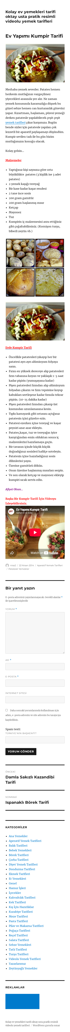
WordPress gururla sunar (46, 1025)
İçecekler (15, 893)
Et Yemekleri (17, 878)
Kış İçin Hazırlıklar (21, 907)
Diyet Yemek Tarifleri (23, 864)
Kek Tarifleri (17, 902)
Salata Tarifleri (19, 940)
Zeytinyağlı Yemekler (23, 968)
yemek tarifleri (15, 122)
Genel (13, 883)
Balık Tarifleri (18, 845)
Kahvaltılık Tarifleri (22, 897)
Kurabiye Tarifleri (21, 911)
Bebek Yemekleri (20, 850)
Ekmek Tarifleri (19, 874)
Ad (8, 660)
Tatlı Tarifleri (18, 949)
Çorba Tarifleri (18, 859)
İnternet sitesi (16, 693)
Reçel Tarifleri (18, 935)
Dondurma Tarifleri (22, 869)
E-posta (12, 676)
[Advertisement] (23, 1001)
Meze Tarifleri (18, 916)
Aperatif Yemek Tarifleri (50, 565)
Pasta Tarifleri (18, 921)
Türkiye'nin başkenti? (21, 733)
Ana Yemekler (18, 836)
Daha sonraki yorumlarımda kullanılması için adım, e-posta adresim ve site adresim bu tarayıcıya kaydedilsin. (33, 715)
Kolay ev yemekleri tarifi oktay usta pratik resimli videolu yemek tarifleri (30, 16)
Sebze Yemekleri (20, 944)
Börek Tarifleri (19, 855)
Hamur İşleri (17, 888)
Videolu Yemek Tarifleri (25, 959)
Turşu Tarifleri (18, 954)
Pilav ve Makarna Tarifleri (26, 926)
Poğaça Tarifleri (19, 930)
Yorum (11, 609)
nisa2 (13, 565)
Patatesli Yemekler (18, 569)
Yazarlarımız (17, 963)
